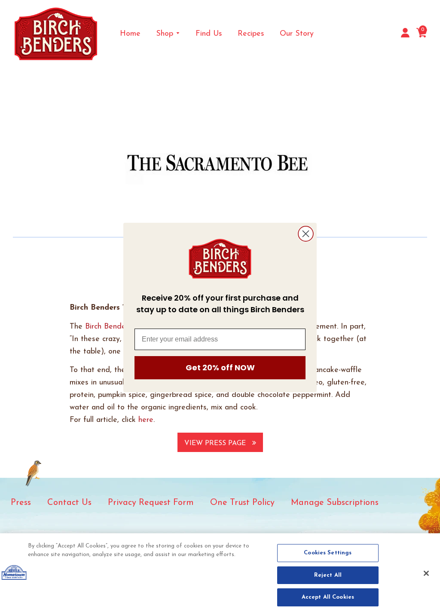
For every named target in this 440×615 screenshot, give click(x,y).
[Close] (426, 573)
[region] (220, 574)
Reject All (328, 575)
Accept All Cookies (328, 597)
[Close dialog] (305, 233)
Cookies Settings (327, 553)
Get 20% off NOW (220, 367)
